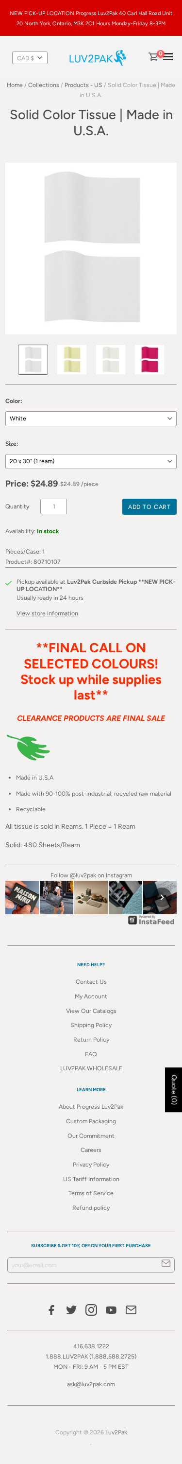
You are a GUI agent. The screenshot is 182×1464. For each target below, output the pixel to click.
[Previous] (20, 897)
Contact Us (91, 981)
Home (15, 84)
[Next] (162, 897)
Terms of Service (91, 1193)
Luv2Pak (116, 1432)
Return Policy (91, 1039)
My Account (91, 996)
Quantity (17, 506)
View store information (47, 613)
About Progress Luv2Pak (91, 1106)
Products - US (83, 84)
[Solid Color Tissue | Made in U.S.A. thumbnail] (33, 359)
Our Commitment (91, 1135)
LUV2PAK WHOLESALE (91, 1068)
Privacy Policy (91, 1164)
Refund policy (91, 1207)
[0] (153, 58)
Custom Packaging (91, 1121)
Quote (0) (174, 1090)
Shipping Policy (91, 1024)
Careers (91, 1149)
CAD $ (25, 58)
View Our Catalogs (91, 1010)
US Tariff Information (91, 1179)
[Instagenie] (151, 924)
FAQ (91, 1054)
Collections (43, 84)
